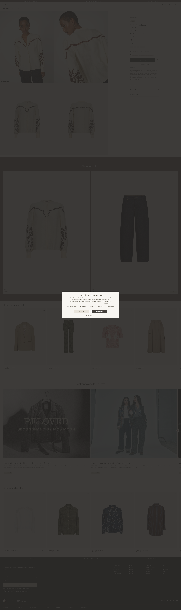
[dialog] (90, 305)
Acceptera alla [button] (99, 311)
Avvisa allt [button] (81, 311)
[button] (90, 316)
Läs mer (106, 303)
